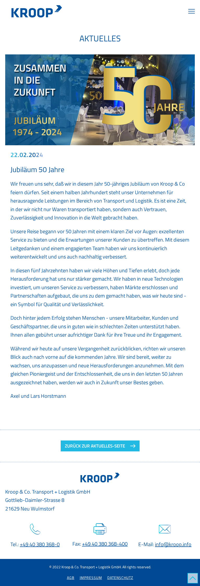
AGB (70, 577)
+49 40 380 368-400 (105, 544)
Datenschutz (120, 577)
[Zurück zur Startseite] (38, 11)
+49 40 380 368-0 (40, 544)
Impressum (91, 577)
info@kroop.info (173, 544)
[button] (191, 11)
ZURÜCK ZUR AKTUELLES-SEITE (95, 446)
